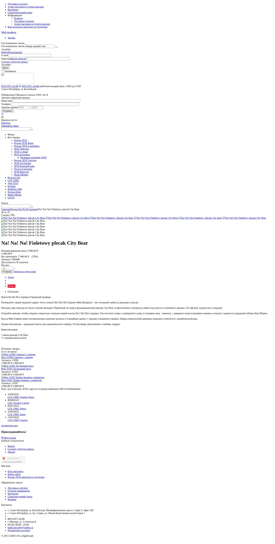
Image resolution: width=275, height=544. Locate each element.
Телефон (6, 104)
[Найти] (32, 129)
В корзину (7, 271)
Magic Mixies (14, 194)
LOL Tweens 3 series (18, 403)
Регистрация (15, 52)
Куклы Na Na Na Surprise (24, 209)
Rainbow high (15, 189)
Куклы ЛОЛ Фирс (24, 143)
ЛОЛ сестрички (22, 163)
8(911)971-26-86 (9, 86)
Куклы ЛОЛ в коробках (26, 146)
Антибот (6, 49)
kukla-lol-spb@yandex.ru (20, 527)
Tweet (11, 277)
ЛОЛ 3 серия (21, 151)
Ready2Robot (21, 174)
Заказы (11, 37)
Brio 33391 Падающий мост (16, 368)
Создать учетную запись (14, 61)
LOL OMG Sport (16, 414)
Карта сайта (14, 474)
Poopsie (12, 186)
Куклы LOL (14, 177)
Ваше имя (6, 100)
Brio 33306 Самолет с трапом (17, 357)
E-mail (4, 55)
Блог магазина (15, 471)
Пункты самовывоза (19, 490)
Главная (5, 209)
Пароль (5, 58)
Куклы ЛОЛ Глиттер (25, 160)
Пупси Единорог (23, 169)
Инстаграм (10, 438)
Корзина (5, 123)
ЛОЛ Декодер (21, 149)
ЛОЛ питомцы (22, 154)
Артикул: (6, 259)
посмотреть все (9, 425)
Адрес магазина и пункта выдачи (26, 6)
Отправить (8, 111)
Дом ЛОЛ (13, 183)
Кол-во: (5, 265)
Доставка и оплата (18, 4)
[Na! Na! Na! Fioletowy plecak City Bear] (23, 218)
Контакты (13, 9)
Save (13, 286)
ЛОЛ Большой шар (24, 166)
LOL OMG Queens (18, 420)
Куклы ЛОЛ (20, 140)
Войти (4, 52)
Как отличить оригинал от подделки (27, 27)
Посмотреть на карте (19, 530)
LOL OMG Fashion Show (21, 397)
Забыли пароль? (18, 58)
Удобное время (9, 107)
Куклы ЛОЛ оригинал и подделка (26, 477)
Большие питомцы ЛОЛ (33, 157)
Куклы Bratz (14, 192)
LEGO (11, 197)
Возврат (18, 18)
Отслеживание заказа (13, 46)
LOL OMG (13, 180)
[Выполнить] (56, 47)
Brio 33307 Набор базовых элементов (21, 380)
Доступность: (8, 262)
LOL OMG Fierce (17, 408)
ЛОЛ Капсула (21, 171)
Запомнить (10, 71)
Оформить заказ (10, 125)
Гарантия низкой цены (20, 12)
